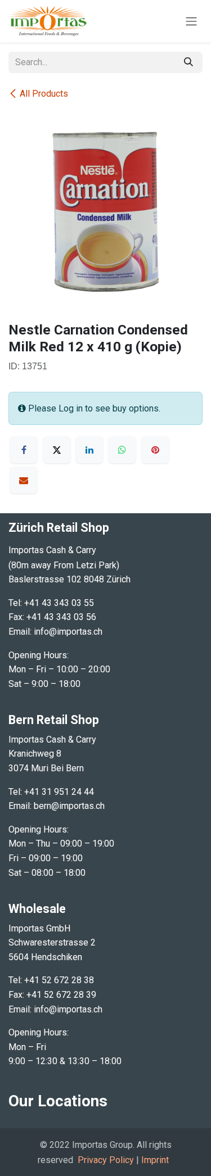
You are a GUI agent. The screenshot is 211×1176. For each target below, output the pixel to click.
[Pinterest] (155, 449)
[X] (56, 449)
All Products (44, 93)
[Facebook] (23, 449)
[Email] (23, 480)
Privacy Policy (106, 1160)
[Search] (188, 62)
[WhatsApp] (122, 449)
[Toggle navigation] (191, 21)
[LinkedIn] (89, 449)
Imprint (155, 1160)
